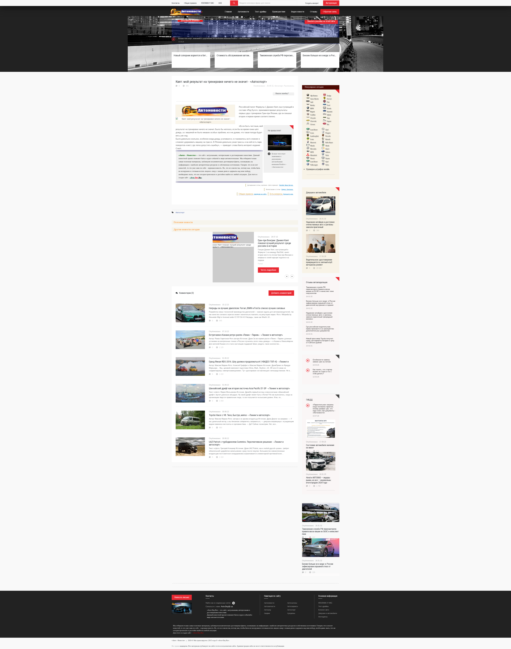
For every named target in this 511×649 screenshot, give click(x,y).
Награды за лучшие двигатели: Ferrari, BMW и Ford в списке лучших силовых (247, 308)
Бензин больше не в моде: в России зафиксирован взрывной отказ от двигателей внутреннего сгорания (320, 55)
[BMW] (308, 108)
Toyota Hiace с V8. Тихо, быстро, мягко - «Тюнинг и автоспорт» (239, 415)
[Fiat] (324, 102)
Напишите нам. (288, 194)
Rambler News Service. (286, 185)
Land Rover (314, 130)
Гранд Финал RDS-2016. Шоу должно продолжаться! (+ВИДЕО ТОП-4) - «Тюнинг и (249, 361)
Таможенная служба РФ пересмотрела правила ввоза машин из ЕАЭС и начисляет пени (320, 531)
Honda (329, 108)
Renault (327, 139)
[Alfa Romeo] (308, 95)
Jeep (328, 118)
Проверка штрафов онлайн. (318, 169)
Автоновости (269, 603)
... (172, 637)
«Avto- (192, 178)
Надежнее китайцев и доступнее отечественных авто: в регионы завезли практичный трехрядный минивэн (319, 316)
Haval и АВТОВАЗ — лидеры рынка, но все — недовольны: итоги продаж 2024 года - (318, 480)
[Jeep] (324, 118)
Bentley (312, 105)
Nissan (312, 158)
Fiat (328, 102)
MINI (312, 152)
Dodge (329, 96)
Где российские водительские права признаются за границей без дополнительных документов (320, 329)
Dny (196, 178)
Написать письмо (181, 597)
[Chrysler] (308, 118)
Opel (326, 130)
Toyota (327, 158)
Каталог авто (323, 610)
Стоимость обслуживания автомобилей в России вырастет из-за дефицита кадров (234, 55)
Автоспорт (279, 86)
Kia (328, 124)
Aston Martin (314, 99)
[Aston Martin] (308, 99)
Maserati (313, 142)
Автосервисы (292, 606)
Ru (200, 178)
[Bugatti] (308, 111)
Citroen (312, 124)
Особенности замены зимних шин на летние (322, 361)
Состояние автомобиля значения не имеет (320, 446)
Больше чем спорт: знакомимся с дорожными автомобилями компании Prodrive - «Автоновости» (214, 38)
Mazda (312, 146)
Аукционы (291, 613)
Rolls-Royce (329, 142)
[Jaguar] (324, 121)
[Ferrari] (324, 99)
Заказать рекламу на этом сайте (321, 21)
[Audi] (308, 102)
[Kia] (324, 124)
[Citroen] (308, 124)
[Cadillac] (308, 115)
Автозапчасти (269, 606)
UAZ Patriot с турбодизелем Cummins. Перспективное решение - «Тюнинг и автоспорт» (246, 443)
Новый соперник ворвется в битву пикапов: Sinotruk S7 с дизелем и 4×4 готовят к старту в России (191, 55)
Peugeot (327, 133)
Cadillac (313, 115)
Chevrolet (313, 121)
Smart (327, 149)
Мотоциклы (322, 617)
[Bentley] (308, 105)
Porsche (328, 136)
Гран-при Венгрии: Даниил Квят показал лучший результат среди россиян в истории (274, 243)
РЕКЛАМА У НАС (325, 603)
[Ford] (324, 105)
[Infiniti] (324, 115)
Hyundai (329, 112)
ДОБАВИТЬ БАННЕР (190, 21)
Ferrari (329, 99)
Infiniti (329, 115)
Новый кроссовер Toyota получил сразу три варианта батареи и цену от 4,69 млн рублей (320, 341)
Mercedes (313, 149)
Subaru (327, 152)
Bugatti (312, 112)
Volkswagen (314, 165)
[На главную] (186, 12)
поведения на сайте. (260, 194)
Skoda (327, 146)
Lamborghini (314, 136)
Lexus (312, 133)
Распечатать (289, 86)
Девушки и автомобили (327, 613)
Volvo (327, 165)
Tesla (327, 155)
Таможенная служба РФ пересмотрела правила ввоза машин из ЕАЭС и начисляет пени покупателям (277, 55)
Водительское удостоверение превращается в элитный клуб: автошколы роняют (319, 262)
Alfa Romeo (314, 96)
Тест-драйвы (323, 606)
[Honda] (324, 108)
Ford (328, 105)
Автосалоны (292, 603)
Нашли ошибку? (282, 93)
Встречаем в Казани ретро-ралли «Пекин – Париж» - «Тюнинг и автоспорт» (246, 334)
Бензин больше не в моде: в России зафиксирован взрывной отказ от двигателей (317, 566)
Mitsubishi (313, 155)
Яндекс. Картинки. (287, 189)
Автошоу (267, 610)
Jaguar (329, 121)
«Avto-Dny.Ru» (198, 633)
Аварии (267, 613)
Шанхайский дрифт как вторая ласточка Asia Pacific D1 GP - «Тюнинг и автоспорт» (249, 388)
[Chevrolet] (308, 121)
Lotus (312, 139)
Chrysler (313, 118)
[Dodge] (324, 95)
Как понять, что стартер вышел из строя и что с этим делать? (322, 372)
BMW (312, 108)
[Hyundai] (324, 111)
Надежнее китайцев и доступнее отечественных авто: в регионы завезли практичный (320, 224)
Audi (311, 102)
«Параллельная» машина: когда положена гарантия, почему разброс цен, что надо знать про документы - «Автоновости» (324, 409)
